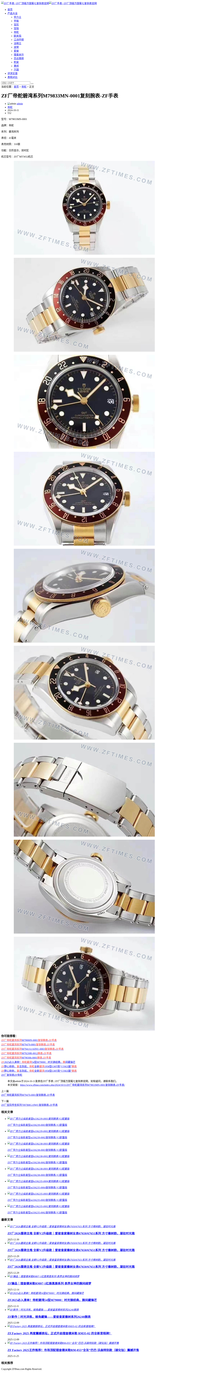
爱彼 (16, 51)
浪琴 (16, 47)
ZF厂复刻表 (7, 1075)
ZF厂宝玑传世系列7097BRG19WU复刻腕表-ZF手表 (29, 1105)
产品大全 (13, 13)
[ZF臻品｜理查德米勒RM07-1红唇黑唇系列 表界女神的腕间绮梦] (43, 1276)
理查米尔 (19, 54)
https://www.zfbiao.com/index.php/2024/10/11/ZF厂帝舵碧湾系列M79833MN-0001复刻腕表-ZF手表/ (72, 1085)
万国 (16, 69)
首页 (10, 9)
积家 (16, 62)
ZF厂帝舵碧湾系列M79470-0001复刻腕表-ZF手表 (28, 1095)
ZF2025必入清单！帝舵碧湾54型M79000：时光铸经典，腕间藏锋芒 (52, 1300)
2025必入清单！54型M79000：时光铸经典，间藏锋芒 (38, 1062)
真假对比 (13, 77)
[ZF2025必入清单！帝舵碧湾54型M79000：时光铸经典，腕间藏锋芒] (46, 1293)
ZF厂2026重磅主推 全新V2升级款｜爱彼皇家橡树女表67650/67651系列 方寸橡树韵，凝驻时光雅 (71, 1233)
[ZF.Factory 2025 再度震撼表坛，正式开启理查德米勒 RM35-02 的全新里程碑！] (52, 1326)
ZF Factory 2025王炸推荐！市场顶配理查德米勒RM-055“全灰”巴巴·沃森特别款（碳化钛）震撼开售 (73, 1350)
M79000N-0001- (29, 1040)
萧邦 (16, 66)
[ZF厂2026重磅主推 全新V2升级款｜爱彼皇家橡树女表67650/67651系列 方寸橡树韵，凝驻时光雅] (61, 1226)
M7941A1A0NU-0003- (32, 1049)
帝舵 (16, 32)
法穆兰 (17, 43)
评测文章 (13, 73)
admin (20, 103)
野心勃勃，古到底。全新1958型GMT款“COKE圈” (39, 1066)
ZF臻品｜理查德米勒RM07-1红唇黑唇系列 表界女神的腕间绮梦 (49, 1283)
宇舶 (16, 21)
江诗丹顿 (19, 39)
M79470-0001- (28, 1044)
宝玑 (16, 24)
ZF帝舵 (18, 1075)
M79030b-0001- (26, 1057)
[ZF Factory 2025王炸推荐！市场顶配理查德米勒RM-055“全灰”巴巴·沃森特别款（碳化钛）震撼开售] (63, 1343)
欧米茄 (17, 36)
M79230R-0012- (26, 1053)
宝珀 (16, 28)
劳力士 (17, 17)
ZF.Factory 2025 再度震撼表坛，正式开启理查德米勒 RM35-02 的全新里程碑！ (60, 1333)
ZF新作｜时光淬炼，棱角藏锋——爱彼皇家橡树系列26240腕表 (49, 1316)
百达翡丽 (19, 58)
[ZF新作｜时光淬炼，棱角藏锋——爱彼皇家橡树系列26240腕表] (43, 1309)
